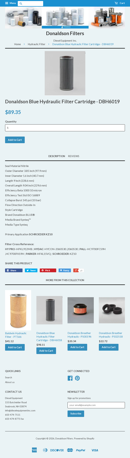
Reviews (73, 156)
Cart (122, 3)
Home (17, 44)
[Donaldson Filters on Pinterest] (77, 379)
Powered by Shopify (84, 438)
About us (10, 382)
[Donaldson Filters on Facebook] (70, 379)
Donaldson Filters (65, 33)
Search (8, 377)
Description (56, 156)
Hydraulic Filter (36, 44)
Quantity (11, 121)
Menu (12, 3)
